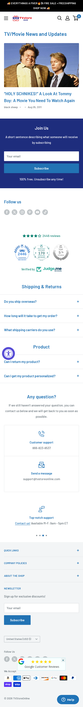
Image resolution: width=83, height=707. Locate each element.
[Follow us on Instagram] (22, 212)
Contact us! (22, 523)
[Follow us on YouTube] (37, 212)
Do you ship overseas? (20, 301)
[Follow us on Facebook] (7, 212)
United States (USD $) (18, 639)
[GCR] (21, 661)
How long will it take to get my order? (30, 316)
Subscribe (41, 168)
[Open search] (59, 18)
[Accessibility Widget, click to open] (8, 353)
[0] (75, 18)
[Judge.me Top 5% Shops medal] (61, 252)
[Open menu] (6, 18)
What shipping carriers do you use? (29, 330)
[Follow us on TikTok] (45, 212)
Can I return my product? (22, 362)
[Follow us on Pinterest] (30, 212)
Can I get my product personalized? (30, 376)
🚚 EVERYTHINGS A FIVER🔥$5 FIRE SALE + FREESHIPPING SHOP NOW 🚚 (41, 6)
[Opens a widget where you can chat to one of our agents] (68, 700)
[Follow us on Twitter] (14, 212)
